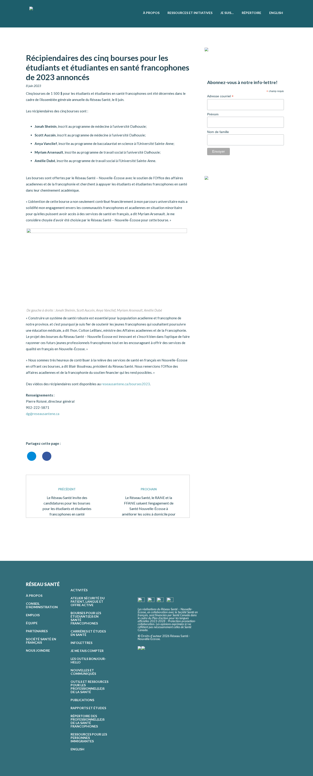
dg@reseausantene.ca (42, 414)
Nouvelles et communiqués (83, 672)
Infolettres (81, 643)
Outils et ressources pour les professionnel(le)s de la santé (89, 687)
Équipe (32, 623)
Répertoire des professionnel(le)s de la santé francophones (87, 721)
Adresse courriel (220, 96)
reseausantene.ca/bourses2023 (126, 384)
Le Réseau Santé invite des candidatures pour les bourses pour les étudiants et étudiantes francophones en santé (67, 501)
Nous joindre (38, 650)
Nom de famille (218, 132)
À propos (34, 595)
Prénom (213, 114)
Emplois (33, 615)
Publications (82, 700)
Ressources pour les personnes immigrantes (89, 737)
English (77, 749)
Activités (79, 590)
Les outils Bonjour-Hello (88, 660)
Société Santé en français (41, 640)
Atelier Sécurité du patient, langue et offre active (88, 601)
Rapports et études (88, 708)
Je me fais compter (87, 651)
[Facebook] (208, 190)
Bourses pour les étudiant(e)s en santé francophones (86, 618)
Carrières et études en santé (88, 633)
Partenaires (37, 631)
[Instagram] (215, 190)
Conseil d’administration (42, 605)
